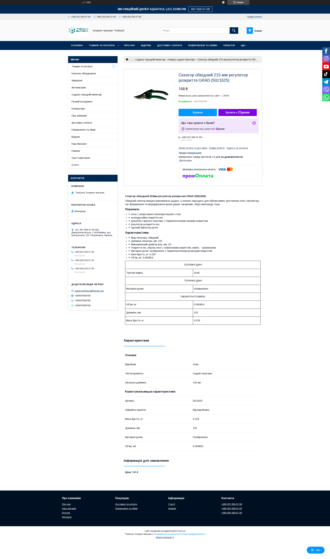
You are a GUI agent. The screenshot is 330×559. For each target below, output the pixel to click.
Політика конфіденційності (192, 534)
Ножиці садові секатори (181, 59)
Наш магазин (69, 508)
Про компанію (79, 115)
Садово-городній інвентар (150, 59)
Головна (77, 45)
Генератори (78, 108)
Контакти (67, 517)
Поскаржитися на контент (165, 534)
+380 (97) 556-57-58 (231, 504)
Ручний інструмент (82, 101)
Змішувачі (77, 80)
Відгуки (146, 45)
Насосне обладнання (84, 73)
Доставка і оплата (82, 122)
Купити (198, 112)
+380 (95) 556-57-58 (231, 512)
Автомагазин (79, 87)
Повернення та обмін (202, 45)
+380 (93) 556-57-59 (231, 508)
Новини (76, 150)
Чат (318, 550)
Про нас (129, 45)
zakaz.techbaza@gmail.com (89, 291)
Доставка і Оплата (169, 45)
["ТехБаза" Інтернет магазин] (78, 36)
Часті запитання (81, 158)
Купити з (232, 112)
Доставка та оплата (126, 504)
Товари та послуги (101, 45)
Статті (75, 165)
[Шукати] (234, 30)
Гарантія (229, 45)
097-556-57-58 (200, 9)
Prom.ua (181, 531)
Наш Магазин (79, 143)
